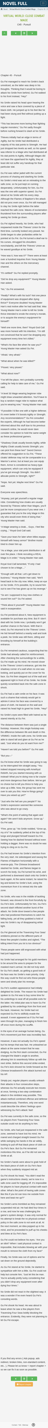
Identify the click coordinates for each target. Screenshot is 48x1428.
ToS (19, 1425)
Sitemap (25, 1425)
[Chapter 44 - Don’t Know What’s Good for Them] (16, 33)
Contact (14, 1425)
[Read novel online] (15, 3)
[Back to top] (33, 1425)
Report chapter (25, 1384)
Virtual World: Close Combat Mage (24, 18)
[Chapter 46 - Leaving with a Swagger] (32, 33)
